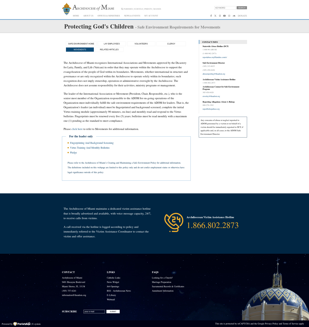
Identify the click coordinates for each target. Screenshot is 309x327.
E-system (36, 323)
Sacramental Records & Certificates (168, 286)
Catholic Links (113, 277)
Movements (80, 49)
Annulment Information (162, 290)
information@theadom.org (74, 295)
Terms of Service (290, 323)
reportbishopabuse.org (211, 109)
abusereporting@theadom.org (214, 73)
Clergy (171, 44)
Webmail (111, 299)
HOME (76, 15)
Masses (157, 9)
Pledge (73, 152)
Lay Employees (112, 44)
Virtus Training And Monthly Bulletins (90, 147)
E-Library (111, 295)
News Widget (113, 282)
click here (77, 129)
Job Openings (113, 286)
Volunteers (141, 44)
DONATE (242, 15)
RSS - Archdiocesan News (119, 290)
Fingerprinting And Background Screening (92, 142)
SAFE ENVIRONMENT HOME (81, 44)
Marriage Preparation (161, 282)
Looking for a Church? (162, 277)
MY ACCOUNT (151, 15)
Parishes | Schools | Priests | (138, 9)
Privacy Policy (271, 323)
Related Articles (109, 49)
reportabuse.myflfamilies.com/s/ (215, 57)
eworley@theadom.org (211, 96)
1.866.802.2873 (213, 224)
